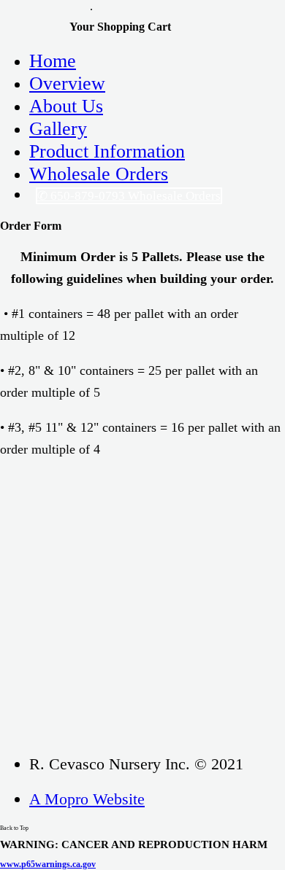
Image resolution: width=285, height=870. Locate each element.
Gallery (58, 128)
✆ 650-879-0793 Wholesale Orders (129, 196)
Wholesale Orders (98, 174)
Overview (67, 83)
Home (52, 60)
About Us (66, 106)
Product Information (107, 151)
